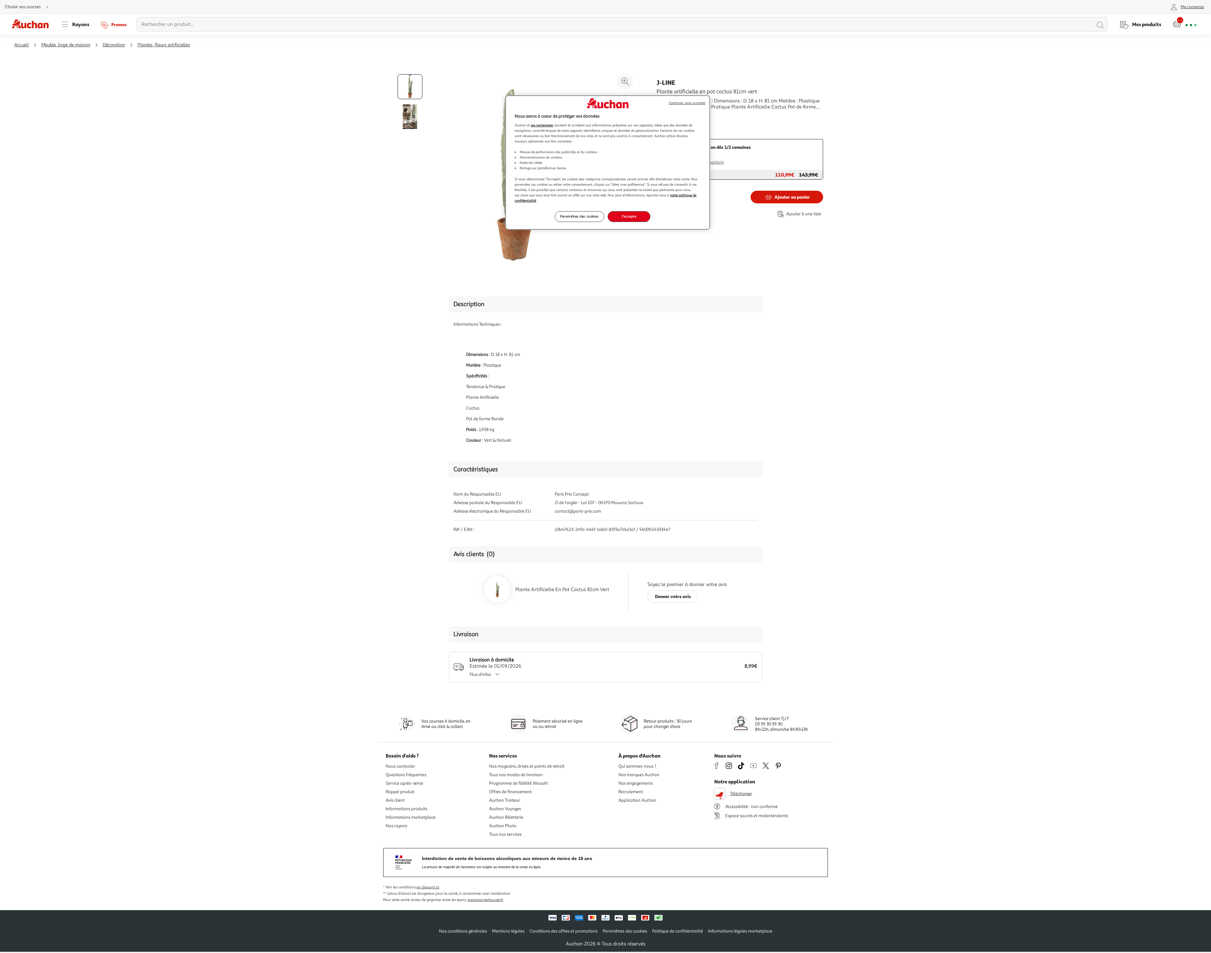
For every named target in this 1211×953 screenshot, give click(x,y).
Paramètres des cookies (579, 216)
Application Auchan (637, 800)
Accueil (21, 45)
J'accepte (629, 216)
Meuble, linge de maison (65, 45)
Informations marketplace (411, 817)
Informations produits (406, 808)
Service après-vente (404, 783)
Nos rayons (396, 825)
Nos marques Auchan (638, 774)
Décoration (114, 45)
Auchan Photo (503, 825)
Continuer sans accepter (687, 103)
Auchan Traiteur (504, 800)
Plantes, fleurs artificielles (163, 45)
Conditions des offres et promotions (563, 931)
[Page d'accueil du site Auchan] (32, 24)
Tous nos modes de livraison (516, 774)
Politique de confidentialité (677, 931)
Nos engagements (635, 783)
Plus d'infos (480, 674)
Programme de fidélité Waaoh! (518, 783)
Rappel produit (400, 791)
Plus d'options (710, 162)
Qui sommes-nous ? (637, 766)
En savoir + (669, 116)
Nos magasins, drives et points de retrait (527, 766)
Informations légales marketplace (740, 931)
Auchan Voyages (505, 808)
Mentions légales (508, 931)
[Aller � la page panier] (1185, 24)
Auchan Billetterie (506, 817)
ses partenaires (542, 125)
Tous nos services (505, 834)
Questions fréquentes (406, 774)
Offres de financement (510, 791)
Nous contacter (400, 766)
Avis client (395, 800)
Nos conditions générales (463, 931)
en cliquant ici (428, 887)
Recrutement (630, 791)
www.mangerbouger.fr (485, 900)
